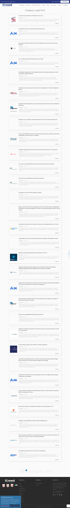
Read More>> (57, 23)
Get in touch (54, 489)
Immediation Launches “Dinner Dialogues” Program (30, 192)
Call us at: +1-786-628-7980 (56, 492)
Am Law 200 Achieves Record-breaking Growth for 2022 (31, 59)
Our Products (21, 5)
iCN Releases (21, 499)
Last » (48, 470)
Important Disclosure (49, 506)
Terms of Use (43, 506)
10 (40, 470)
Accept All (17, 505)
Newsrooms (28, 5)
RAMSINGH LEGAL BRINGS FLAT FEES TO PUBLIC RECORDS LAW (33, 420)
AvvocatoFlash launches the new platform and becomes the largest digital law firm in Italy (38, 224)
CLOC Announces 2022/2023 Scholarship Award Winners (31, 314)
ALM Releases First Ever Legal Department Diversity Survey (32, 28)
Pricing (43, 5)
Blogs (48, 5)
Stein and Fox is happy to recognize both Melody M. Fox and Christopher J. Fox (36, 406)
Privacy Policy (37, 506)
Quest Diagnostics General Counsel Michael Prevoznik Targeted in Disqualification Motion (38, 238)
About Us (60, 5)
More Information (5, 505)
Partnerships (53, 5)
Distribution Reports (36, 5)
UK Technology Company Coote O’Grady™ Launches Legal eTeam (33, 344)
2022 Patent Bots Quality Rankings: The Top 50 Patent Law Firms (33, 252)
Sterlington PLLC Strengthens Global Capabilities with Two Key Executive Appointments (38, 119)
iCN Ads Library (22, 501)
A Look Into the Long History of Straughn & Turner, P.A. (31, 15)
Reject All (12, 505)
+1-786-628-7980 (56, 1)
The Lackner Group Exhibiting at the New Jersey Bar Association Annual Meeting (36, 164)
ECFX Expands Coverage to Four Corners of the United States (32, 450)
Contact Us (65, 5)
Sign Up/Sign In (65, 1)
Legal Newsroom (22, 488)
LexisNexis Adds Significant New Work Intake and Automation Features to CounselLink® (38, 149)
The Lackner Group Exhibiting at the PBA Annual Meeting (31, 178)
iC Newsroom (22, 486)
